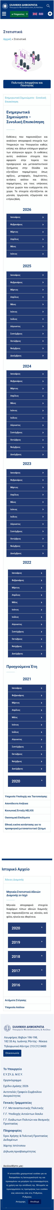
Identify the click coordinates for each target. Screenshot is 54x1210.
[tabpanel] (27, 449)
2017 (16, 971)
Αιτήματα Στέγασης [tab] (15, 1000)
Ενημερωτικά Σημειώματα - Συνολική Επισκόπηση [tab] (25, 99)
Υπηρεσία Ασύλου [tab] (14, 1007)
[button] (48, 5)
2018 (16, 956)
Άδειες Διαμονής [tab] (14, 879)
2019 (16, 942)
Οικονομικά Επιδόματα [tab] (17, 817)
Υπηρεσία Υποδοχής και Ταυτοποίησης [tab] (26, 796)
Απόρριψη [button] (20, 1201)
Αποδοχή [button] (34, 1201)
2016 (16, 985)
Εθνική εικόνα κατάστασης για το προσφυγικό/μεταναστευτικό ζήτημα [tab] (25, 826)
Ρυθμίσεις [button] (27, 1197)
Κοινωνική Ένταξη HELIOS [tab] (19, 810)
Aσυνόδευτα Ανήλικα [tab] (16, 803)
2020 (16, 781)
